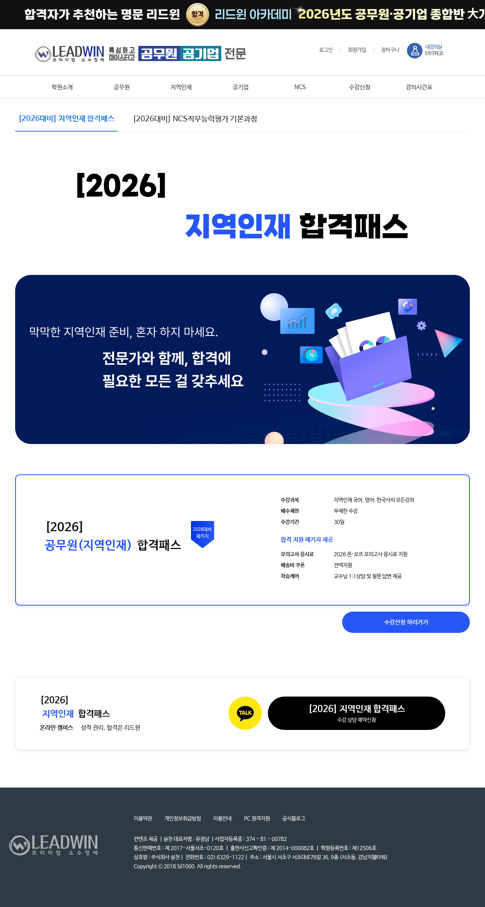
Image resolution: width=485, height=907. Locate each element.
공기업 (241, 87)
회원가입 (357, 50)
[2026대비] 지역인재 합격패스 (66, 119)
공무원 (122, 87)
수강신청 (359, 87)
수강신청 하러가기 (406, 622)
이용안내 (222, 819)
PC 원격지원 (257, 819)
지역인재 (181, 87)
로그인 (326, 50)
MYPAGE (434, 50)
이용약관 (143, 819)
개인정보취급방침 (182, 819)
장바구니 (390, 50)
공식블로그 (293, 819)
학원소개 (62, 87)
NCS (300, 87)
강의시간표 (419, 87)
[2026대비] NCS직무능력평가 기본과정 (195, 119)
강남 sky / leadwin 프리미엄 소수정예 (140, 53)
